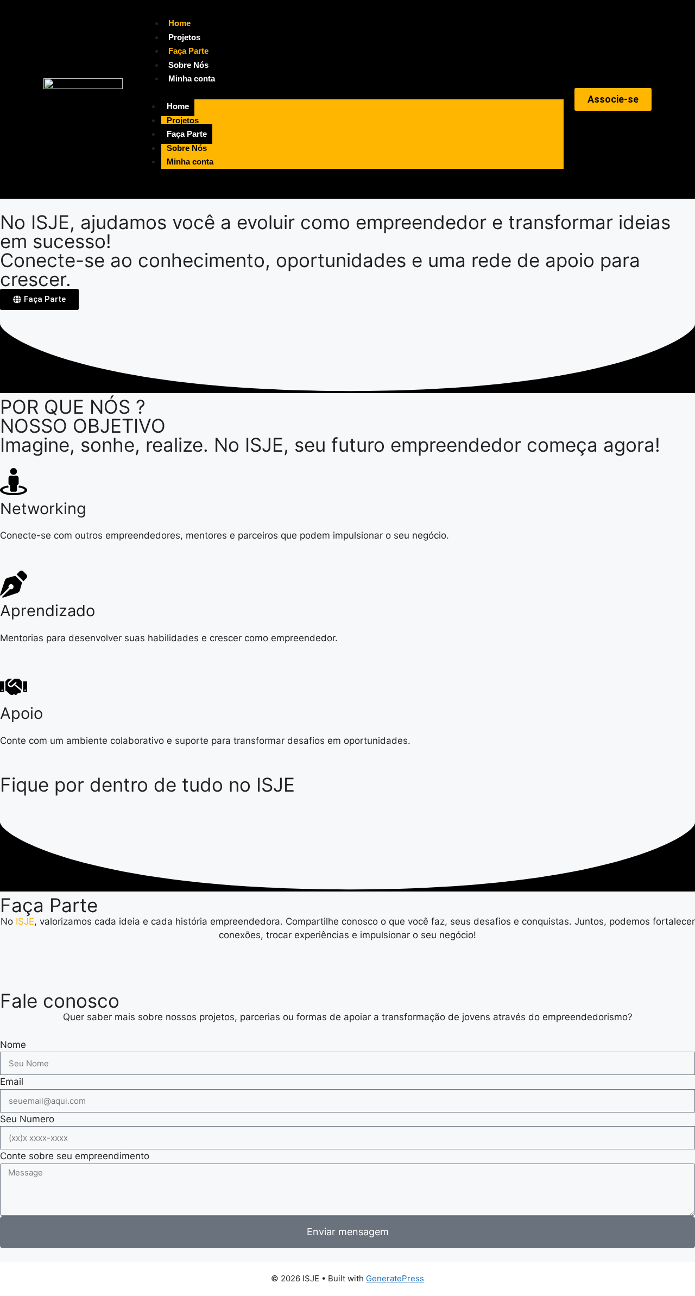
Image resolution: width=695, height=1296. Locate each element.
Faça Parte (188, 50)
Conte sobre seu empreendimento (74, 1155)
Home (179, 23)
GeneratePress (395, 1278)
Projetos (184, 37)
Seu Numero (27, 1119)
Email (11, 1081)
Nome (13, 1044)
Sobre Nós (188, 64)
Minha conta (191, 78)
